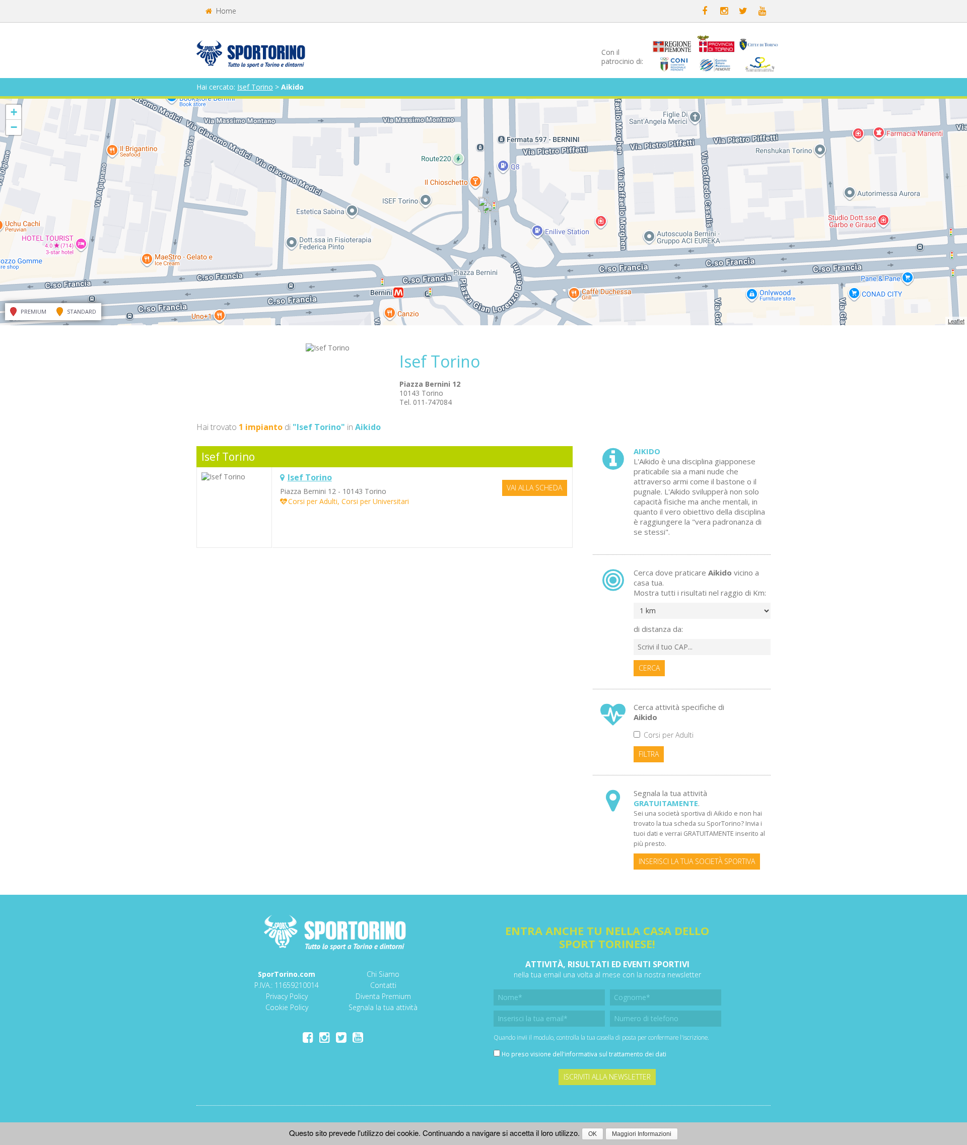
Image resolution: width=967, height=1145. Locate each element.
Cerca (649, 668)
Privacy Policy (287, 996)
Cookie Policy (286, 1007)
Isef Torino (255, 87)
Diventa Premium (383, 996)
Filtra (649, 754)
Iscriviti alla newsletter (607, 1077)
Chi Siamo (383, 974)
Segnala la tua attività (383, 1007)
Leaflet (956, 321)
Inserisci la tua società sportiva (697, 861)
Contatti (383, 985)
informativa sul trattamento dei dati (615, 1054)
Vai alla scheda (534, 487)
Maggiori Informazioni (641, 1133)
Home (225, 11)
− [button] (14, 127)
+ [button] (14, 112)
